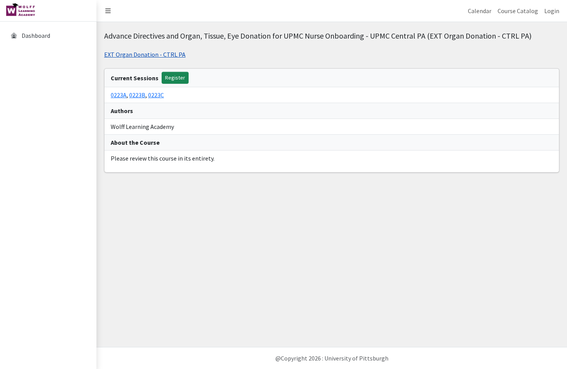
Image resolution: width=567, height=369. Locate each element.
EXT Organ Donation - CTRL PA (145, 54)
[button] (108, 11)
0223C (156, 95)
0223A (119, 95)
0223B (137, 95)
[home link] (48, 11)
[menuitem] (48, 36)
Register (175, 77)
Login (551, 11)
